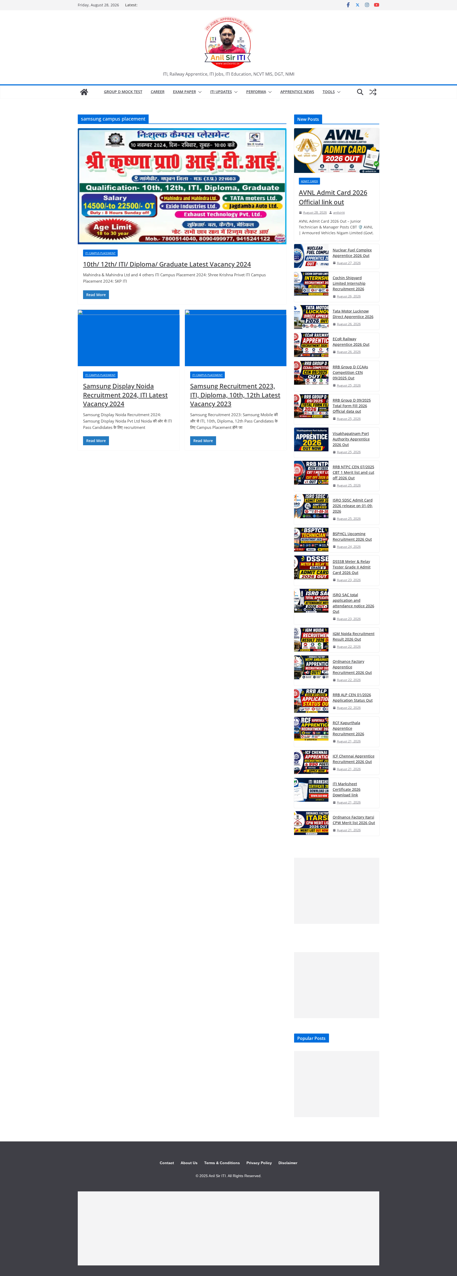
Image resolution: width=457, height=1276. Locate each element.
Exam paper (184, 91)
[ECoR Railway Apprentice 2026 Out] (311, 345)
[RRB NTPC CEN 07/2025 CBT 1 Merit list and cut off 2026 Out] (311, 476)
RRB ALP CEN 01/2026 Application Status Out (353, 697)
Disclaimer (287, 1163)
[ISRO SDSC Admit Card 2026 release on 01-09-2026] (311, 509)
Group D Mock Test (123, 91)
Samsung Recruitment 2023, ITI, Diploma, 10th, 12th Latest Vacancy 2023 (235, 395)
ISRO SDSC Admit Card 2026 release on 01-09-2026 (353, 506)
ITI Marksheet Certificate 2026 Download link (346, 789)
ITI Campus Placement (100, 253)
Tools (329, 91)
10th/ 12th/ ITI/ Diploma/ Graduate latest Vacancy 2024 (167, 264)
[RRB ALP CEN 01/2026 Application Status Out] (311, 701)
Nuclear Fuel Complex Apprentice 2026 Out (352, 252)
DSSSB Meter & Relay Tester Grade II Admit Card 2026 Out (352, 567)
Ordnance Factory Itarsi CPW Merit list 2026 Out (354, 820)
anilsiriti (339, 212)
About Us (189, 1163)
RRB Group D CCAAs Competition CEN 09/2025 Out (350, 372)
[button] (199, 92)
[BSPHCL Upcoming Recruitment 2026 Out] (311, 540)
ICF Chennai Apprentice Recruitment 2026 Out (353, 759)
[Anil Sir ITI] (84, 92)
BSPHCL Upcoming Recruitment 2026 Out (352, 536)
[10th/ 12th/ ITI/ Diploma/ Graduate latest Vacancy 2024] (182, 186)
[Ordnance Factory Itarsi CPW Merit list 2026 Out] (311, 823)
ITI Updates (221, 91)
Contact (167, 1163)
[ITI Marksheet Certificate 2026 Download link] (311, 793)
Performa (256, 91)
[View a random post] (373, 92)
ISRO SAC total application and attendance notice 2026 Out (353, 603)
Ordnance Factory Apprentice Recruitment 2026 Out (352, 667)
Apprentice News (297, 91)
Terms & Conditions (222, 1163)
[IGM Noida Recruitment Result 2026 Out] (311, 640)
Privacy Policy (259, 1163)
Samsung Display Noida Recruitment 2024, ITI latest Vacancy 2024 (125, 395)
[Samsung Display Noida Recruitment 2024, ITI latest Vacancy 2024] (129, 338)
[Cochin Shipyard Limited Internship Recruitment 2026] (311, 287)
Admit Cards (309, 181)
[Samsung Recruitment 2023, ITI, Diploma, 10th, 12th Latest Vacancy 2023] (236, 338)
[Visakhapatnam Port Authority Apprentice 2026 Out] (311, 443)
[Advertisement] (336, 891)
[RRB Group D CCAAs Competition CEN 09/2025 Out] (311, 376)
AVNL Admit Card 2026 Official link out (333, 197)
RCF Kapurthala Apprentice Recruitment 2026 (348, 728)
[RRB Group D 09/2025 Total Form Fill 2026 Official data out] (311, 409)
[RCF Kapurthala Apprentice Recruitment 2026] (311, 732)
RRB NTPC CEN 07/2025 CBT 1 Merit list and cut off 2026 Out (353, 472)
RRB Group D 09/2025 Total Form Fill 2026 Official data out (352, 406)
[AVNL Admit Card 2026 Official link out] (336, 150)
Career (157, 91)
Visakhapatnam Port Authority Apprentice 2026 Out (351, 439)
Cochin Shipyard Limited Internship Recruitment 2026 (349, 283)
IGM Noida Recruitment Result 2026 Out (353, 636)
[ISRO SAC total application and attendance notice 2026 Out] (311, 607)
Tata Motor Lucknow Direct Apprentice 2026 (353, 314)
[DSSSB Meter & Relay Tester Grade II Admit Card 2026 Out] (311, 571)
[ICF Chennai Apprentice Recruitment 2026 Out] (311, 762)
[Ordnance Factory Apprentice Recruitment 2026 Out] (311, 670)
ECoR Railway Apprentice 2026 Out (351, 341)
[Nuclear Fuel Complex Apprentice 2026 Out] (311, 256)
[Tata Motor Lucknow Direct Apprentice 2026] (311, 317)
